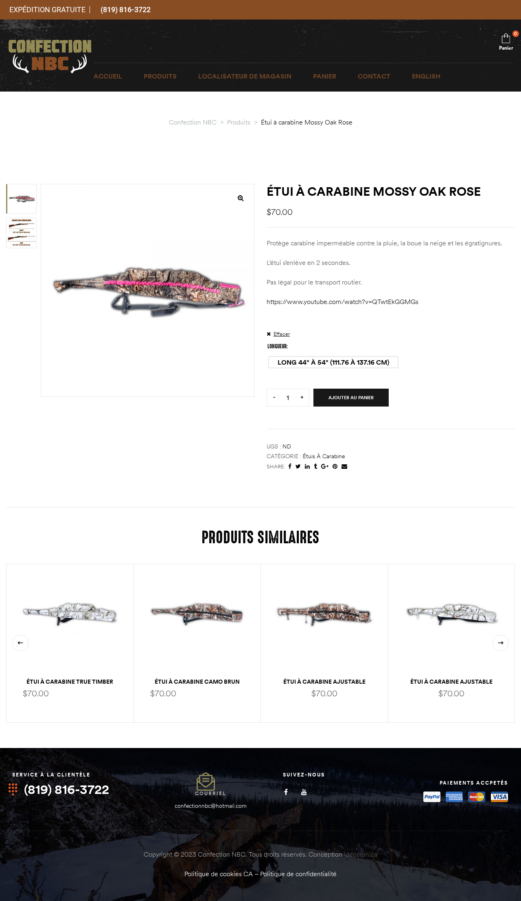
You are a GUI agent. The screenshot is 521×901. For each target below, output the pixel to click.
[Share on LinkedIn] (307, 466)
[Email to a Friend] (344, 466)
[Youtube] (304, 791)
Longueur (277, 346)
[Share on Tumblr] (315, 466)
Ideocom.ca (360, 854)
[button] (240, 197)
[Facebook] (286, 791)
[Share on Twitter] (298, 466)
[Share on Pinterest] (335, 466)
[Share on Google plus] (325, 466)
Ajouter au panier (351, 397)
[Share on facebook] (289, 466)
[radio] (333, 362)
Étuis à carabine (324, 456)
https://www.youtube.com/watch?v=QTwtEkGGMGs (342, 301)
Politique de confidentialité (298, 874)
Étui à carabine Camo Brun (197, 681)
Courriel (210, 793)
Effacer (282, 333)
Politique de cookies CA (218, 874)
